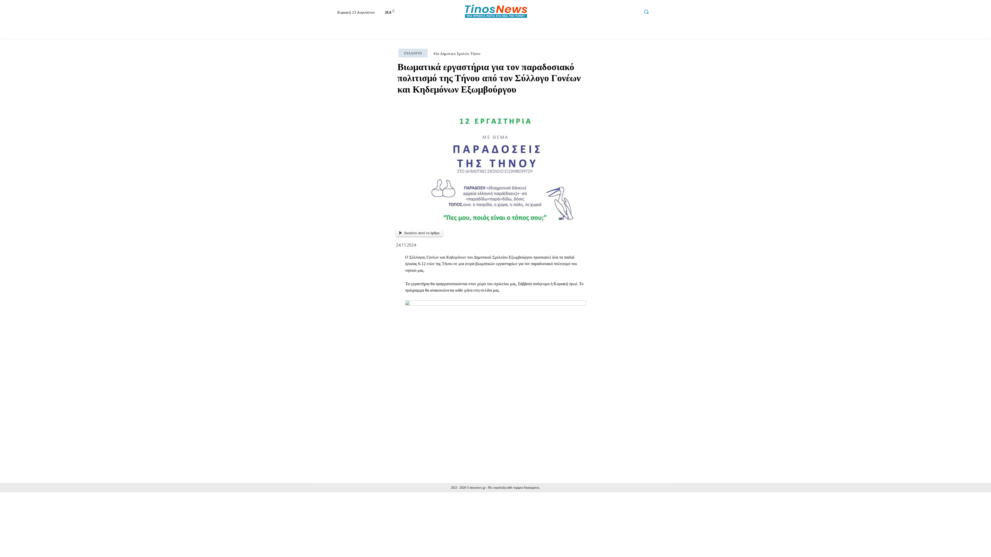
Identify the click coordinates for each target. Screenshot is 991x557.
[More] (635, 441)
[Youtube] (635, 12)
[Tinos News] (496, 12)
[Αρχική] (321, 31)
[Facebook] (602, 12)
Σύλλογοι (413, 53)
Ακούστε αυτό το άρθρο (421, 233)
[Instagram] (613, 12)
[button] (646, 11)
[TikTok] (624, 12)
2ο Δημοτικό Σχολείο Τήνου (458, 54)
